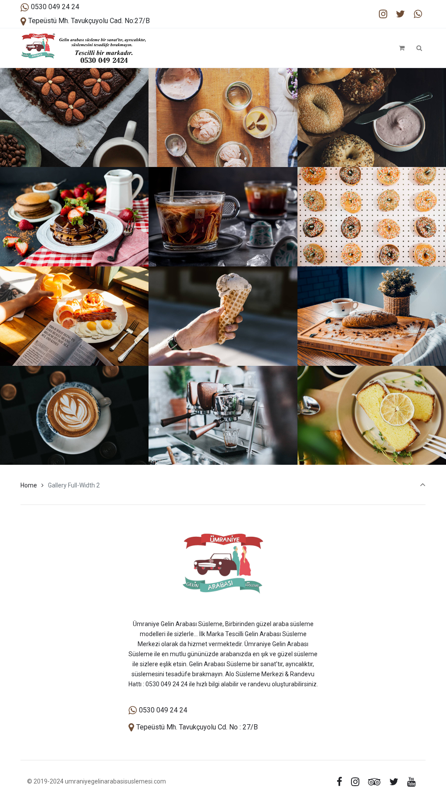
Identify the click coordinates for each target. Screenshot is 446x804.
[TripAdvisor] (375, 782)
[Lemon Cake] (371, 442)
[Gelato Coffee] (222, 243)
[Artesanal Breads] (371, 144)
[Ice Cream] (222, 343)
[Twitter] (400, 14)
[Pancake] (74, 243)
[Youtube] (411, 782)
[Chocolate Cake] (74, 144)
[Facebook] (339, 782)
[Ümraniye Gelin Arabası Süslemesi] (83, 48)
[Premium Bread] (371, 343)
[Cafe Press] (222, 442)
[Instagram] (383, 14)
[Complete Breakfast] (74, 343)
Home (28, 485)
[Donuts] (371, 243)
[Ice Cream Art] (222, 144)
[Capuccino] (74, 442)
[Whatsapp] (418, 14)
